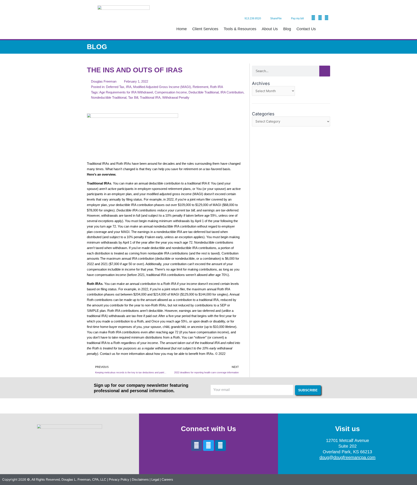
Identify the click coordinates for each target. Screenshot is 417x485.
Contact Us (306, 29)
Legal (155, 479)
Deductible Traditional (204, 92)
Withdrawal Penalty (175, 97)
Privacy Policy (119, 479)
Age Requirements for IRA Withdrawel (126, 92)
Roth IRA (216, 87)
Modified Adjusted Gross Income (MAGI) (162, 87)
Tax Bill (133, 97)
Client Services (205, 29)
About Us (270, 29)
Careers (167, 479)
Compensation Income (171, 92)
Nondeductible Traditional (108, 97)
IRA (128, 87)
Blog (287, 29)
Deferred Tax (115, 87)
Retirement (200, 87)
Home (181, 29)
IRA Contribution (231, 92)
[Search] (324, 71)
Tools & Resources (240, 29)
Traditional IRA (150, 97)
